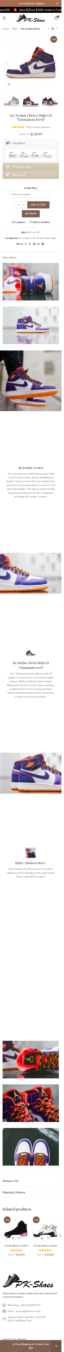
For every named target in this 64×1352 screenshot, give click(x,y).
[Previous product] (49, 29)
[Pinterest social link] (34, 244)
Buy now (30, 213)
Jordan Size (30, 187)
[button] (6, 62)
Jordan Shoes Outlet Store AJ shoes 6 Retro (16, 1247)
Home (6, 28)
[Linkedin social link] (39, 244)
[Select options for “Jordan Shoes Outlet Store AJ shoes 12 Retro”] (42, 1238)
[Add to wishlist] (19, 1238)
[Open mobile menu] (4, 18)
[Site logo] (30, 17)
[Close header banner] (57, 3)
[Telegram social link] (43, 244)
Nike (14, 28)
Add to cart (38, 204)
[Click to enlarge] (9, 84)
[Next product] (57, 29)
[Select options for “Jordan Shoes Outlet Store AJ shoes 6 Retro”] (13, 1238)
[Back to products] (53, 29)
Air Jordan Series (30, 28)
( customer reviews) (38, 127)
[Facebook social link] (26, 244)
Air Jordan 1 (25, 238)
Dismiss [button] (56, 1346)
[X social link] (30, 244)
